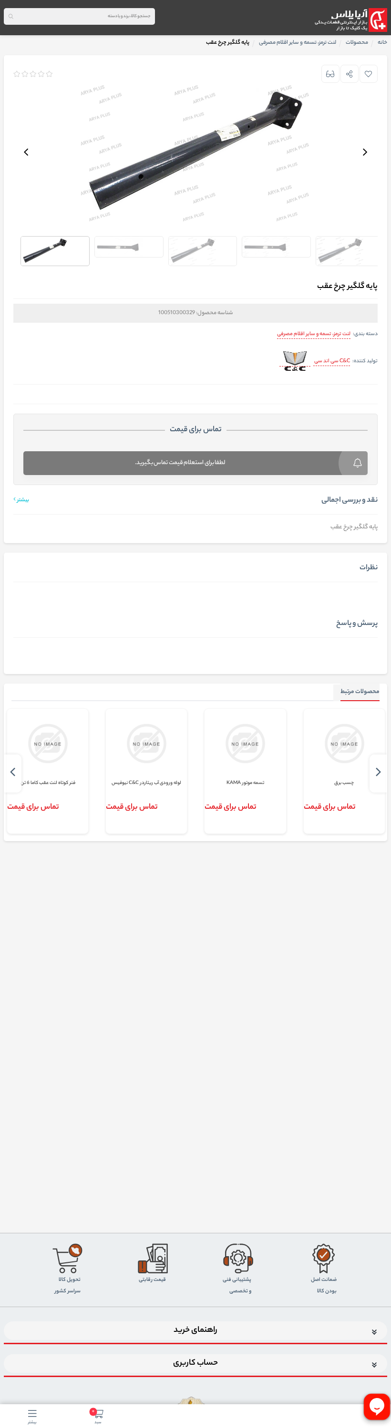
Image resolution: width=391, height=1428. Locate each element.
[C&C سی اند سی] (294, 362)
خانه (382, 43)
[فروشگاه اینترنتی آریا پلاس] (350, 20)
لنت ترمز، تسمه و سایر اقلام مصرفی (313, 334)
